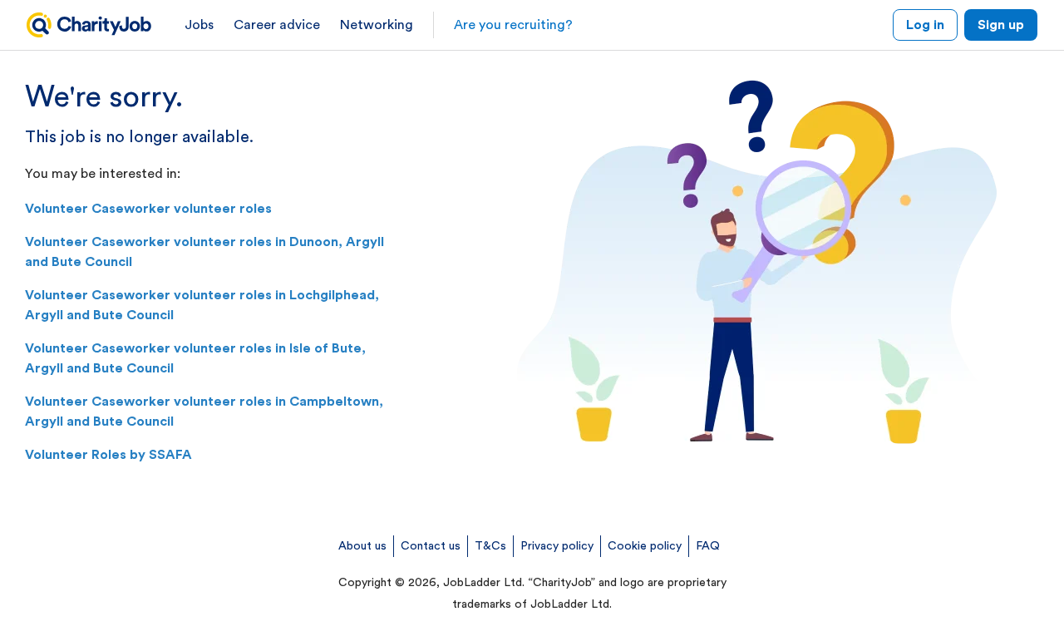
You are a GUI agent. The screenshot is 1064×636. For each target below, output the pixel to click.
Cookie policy (645, 546)
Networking (376, 25)
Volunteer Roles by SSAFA (108, 454)
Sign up (1001, 25)
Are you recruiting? (513, 25)
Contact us (431, 546)
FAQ (708, 546)
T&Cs (490, 546)
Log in (925, 25)
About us (362, 546)
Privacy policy (557, 546)
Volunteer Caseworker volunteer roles (148, 208)
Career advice (277, 25)
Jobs (199, 25)
